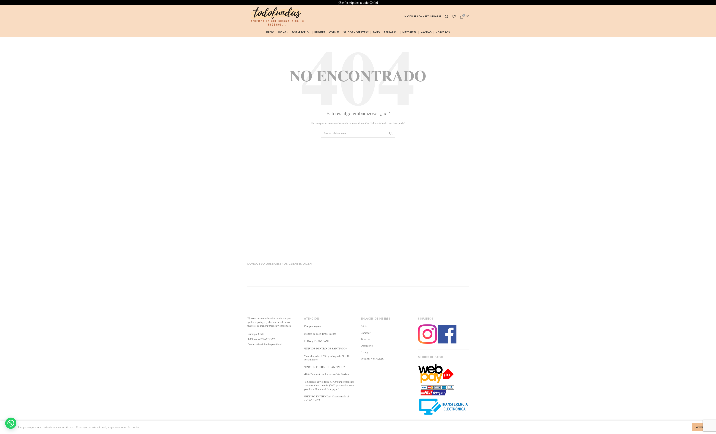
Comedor (365, 333)
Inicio (364, 326)
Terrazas (365, 339)
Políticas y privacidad (372, 358)
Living (364, 352)
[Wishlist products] (454, 16)
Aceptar (701, 427)
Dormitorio (367, 345)
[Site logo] (275, 16)
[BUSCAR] (391, 133)
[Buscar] (446, 16)
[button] (10, 423)
